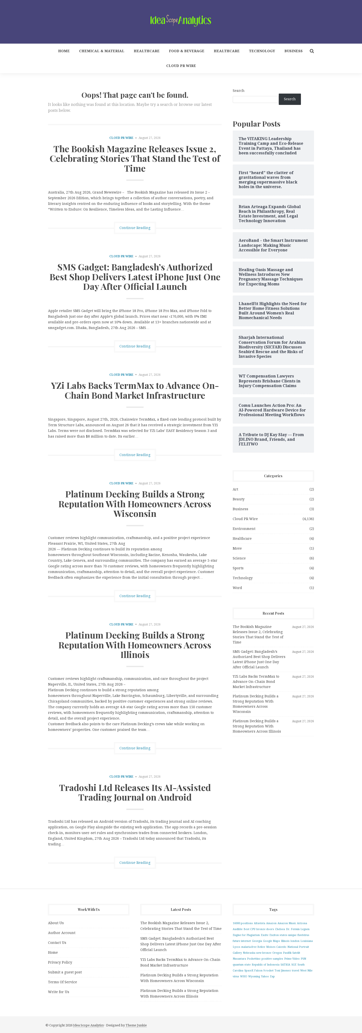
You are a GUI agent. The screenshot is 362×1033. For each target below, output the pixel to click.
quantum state (242, 964)
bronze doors (265, 929)
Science (239, 558)
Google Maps (271, 941)
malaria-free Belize (253, 947)
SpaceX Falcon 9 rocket (259, 970)
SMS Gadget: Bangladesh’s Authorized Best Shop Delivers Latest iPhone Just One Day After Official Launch (134, 276)
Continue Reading (134, 228)
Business (293, 51)
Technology (262, 51)
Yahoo (265, 976)
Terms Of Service (62, 982)
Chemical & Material (101, 51)
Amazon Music (287, 923)
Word (237, 588)
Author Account (61, 933)
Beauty (239, 499)
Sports (238, 568)
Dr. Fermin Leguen (298, 929)
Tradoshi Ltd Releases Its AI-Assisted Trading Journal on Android (135, 792)
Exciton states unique (282, 935)
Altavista (259, 923)
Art (235, 489)
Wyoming (254, 976)
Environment (244, 529)
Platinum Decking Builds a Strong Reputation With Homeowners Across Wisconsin (134, 503)
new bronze (263, 952)
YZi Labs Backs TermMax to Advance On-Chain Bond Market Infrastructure (135, 390)
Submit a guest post (65, 972)
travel (295, 970)
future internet (242, 941)
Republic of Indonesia (266, 964)
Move (237, 548)
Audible (238, 929)
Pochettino (254, 958)
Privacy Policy (60, 962)
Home (64, 51)
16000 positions (243, 923)
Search (239, 91)
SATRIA (285, 964)
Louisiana (306, 941)
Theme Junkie (136, 1025)
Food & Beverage (186, 51)
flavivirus (303, 935)
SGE (293, 964)
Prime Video (292, 958)
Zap (272, 976)
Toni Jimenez (283, 970)
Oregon (277, 952)
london (295, 941)
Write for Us (58, 992)
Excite (264, 935)
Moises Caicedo (276, 947)
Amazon (271, 923)
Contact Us (57, 943)
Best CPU (249, 929)
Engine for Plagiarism (246, 935)
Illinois (285, 941)
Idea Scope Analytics (88, 1025)
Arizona (302, 923)
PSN (303, 958)
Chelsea (280, 929)
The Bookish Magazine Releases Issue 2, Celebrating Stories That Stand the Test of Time (134, 158)
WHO (243, 976)
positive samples (272, 958)
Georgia (257, 941)
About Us (56, 923)
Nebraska (249, 952)
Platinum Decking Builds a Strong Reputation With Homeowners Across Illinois (134, 644)
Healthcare (147, 51)
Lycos (236, 947)
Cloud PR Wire (181, 66)
